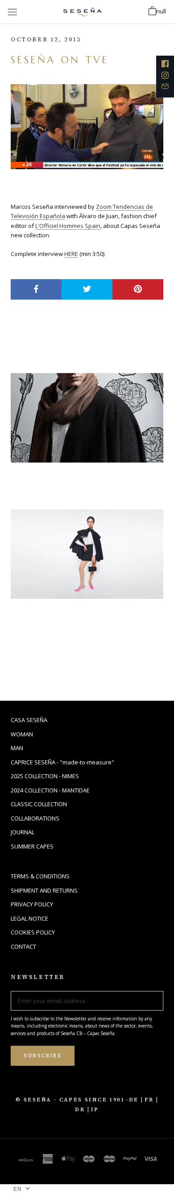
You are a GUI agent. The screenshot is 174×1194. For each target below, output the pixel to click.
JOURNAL (22, 832)
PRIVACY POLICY (32, 904)
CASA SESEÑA (29, 720)
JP (95, 1109)
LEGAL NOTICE (29, 918)
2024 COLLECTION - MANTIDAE (50, 790)
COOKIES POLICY (33, 932)
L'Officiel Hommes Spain (67, 226)
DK (80, 1109)
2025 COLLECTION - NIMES (45, 776)
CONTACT (23, 946)
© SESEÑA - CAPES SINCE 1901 (70, 1099)
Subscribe (43, 1055)
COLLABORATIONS (35, 818)
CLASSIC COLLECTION (39, 804)
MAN (17, 748)
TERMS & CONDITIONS (40, 876)
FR (149, 1099)
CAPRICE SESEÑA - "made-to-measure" (62, 762)
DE (134, 1099)
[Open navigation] (12, 12)
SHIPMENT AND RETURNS (44, 890)
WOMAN (22, 734)
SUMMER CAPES (32, 846)
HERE (71, 254)
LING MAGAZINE (61, 479)
